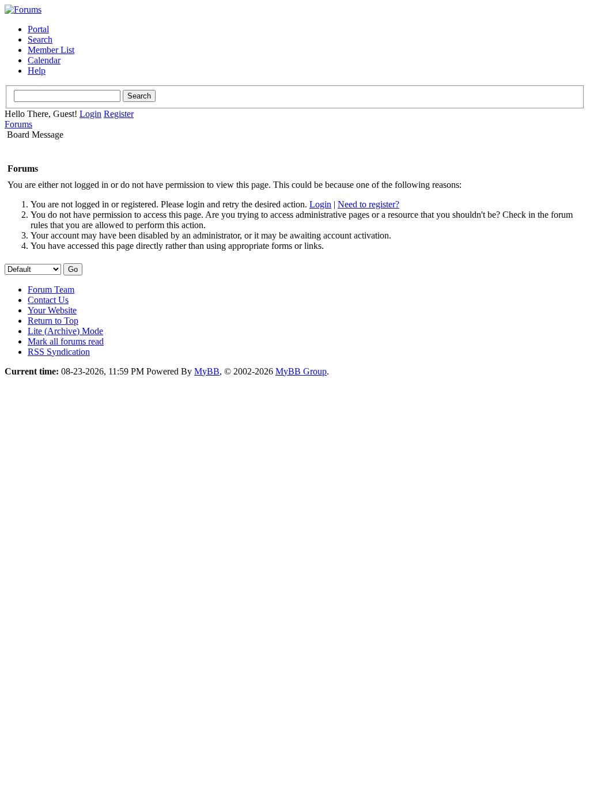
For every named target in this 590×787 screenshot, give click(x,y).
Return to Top (53, 321)
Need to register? (368, 204)
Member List (51, 50)
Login (90, 114)
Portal (38, 29)
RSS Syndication (59, 352)
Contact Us (48, 300)
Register (119, 114)
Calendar (44, 60)
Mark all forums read (66, 341)
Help (37, 70)
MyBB (207, 371)
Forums (18, 124)
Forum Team (51, 289)
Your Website (52, 310)
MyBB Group (301, 371)
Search (40, 39)
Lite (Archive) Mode (65, 331)
